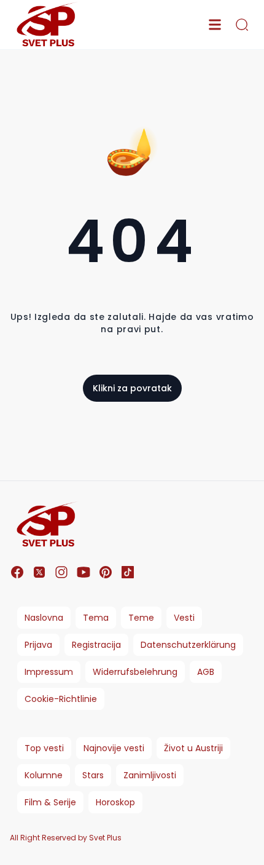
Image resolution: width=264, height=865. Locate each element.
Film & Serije (50, 802)
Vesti (184, 618)
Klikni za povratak (132, 388)
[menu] (215, 24)
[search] (242, 24)
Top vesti (44, 748)
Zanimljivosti (149, 775)
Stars (93, 775)
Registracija (96, 645)
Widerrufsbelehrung (135, 672)
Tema (96, 618)
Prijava (38, 645)
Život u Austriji (193, 748)
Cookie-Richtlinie (61, 699)
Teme (141, 618)
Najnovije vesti (113, 748)
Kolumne (44, 775)
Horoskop (115, 802)
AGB (205, 672)
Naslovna (44, 618)
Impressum (49, 672)
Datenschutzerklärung (188, 645)
